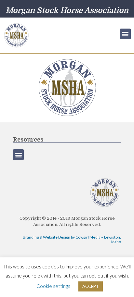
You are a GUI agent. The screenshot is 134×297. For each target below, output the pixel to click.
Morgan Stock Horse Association (67, 10)
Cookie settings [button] (53, 286)
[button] (125, 34)
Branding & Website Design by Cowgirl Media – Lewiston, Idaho (72, 239)
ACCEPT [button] (90, 286)
